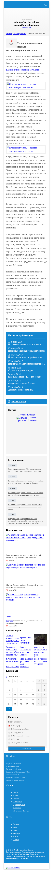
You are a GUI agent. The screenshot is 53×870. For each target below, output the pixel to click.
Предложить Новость (21, 811)
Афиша (16, 840)
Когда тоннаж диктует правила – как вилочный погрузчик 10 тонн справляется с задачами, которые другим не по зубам (25, 521)
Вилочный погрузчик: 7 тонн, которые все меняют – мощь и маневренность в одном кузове (25, 506)
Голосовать (26, 749)
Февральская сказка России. (21, 383)
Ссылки (16, 837)
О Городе (16, 833)
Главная (16, 824)
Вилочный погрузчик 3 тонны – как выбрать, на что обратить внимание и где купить (26, 494)
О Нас (15, 827)
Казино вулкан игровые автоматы (22, 70)
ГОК (15, 830)
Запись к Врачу (19, 401)
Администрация (19, 805)
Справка (16, 795)
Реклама (16, 798)
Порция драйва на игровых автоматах (26, 351)
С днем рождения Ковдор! (20, 370)
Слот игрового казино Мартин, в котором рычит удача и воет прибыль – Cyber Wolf (24, 470)
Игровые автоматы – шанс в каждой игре (28, 344)
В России (15, 739)
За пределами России (19, 743)
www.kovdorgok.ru (26, 13)
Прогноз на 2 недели (27, 420)
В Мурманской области (20, 736)
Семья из (9, 616)
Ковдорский (10, 766)
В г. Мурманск (17, 732)
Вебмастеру (17, 802)
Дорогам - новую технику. (20, 390)
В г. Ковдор (15, 726)
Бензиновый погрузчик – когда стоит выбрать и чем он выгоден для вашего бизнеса (26, 482)
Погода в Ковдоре (26, 414)
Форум (15, 792)
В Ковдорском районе (20, 729)
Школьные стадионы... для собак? (24, 377)
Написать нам (26, 27)
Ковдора (9, 621)
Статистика (17, 808)
